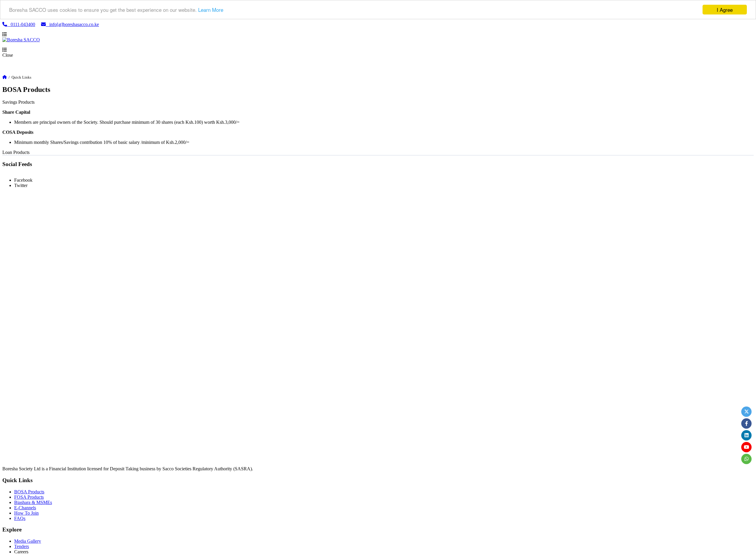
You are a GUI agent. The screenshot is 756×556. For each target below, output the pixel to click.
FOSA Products (29, 497)
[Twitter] (746, 412)
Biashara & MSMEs (33, 502)
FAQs (19, 518)
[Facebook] (746, 423)
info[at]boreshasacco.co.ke (72, 24)
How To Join (26, 513)
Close (7, 55)
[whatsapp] (746, 459)
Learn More (210, 10)
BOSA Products (29, 491)
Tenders (21, 546)
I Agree (725, 9)
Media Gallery (27, 541)
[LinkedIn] (746, 435)
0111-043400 (21, 24)
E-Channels (25, 507)
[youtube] (746, 447)
